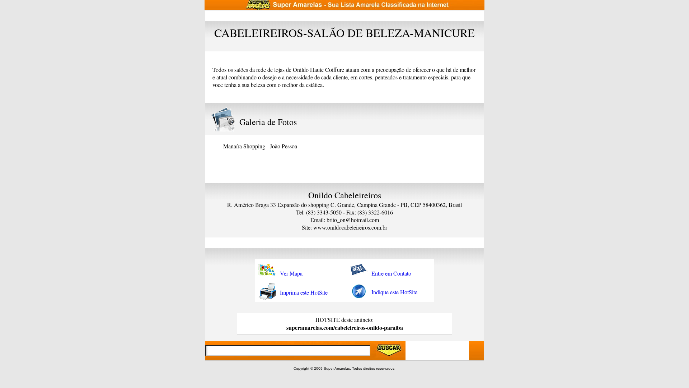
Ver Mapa (291, 273)
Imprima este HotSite (304, 292)
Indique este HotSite (394, 292)
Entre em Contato (391, 273)
